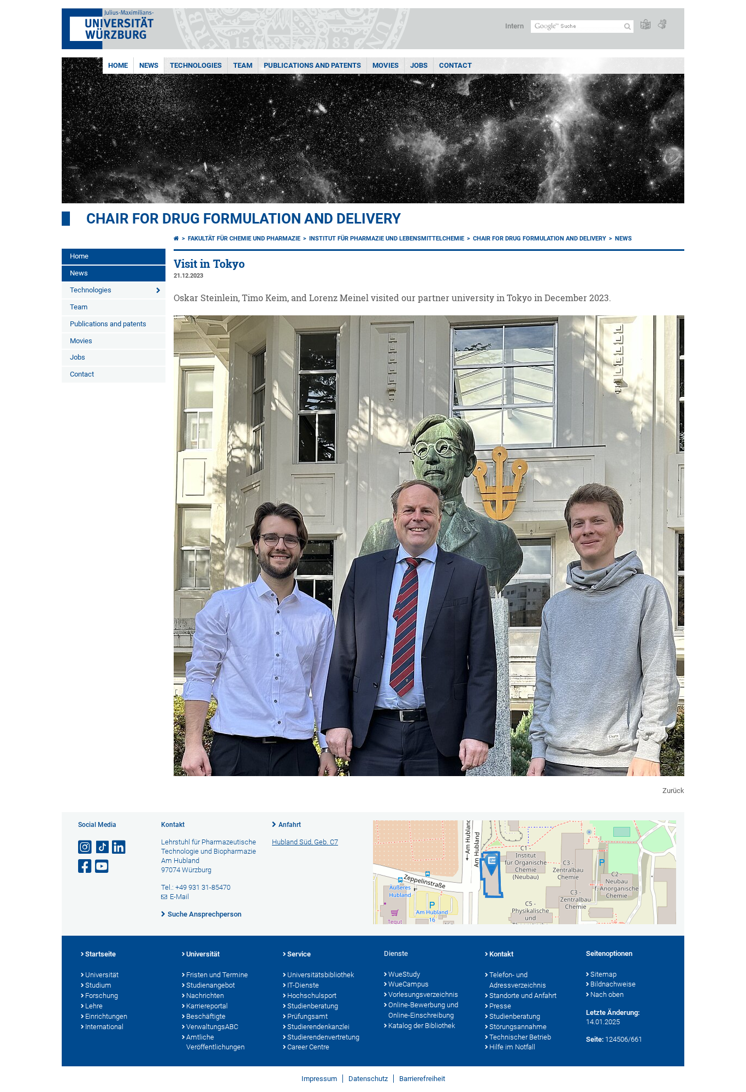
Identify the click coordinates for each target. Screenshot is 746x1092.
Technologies (196, 65)
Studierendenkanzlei (318, 1027)
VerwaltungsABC (212, 1027)
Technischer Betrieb (520, 1037)
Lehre (94, 1006)
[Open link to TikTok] (102, 847)
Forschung (101, 995)
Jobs (419, 65)
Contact (455, 65)
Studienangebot (210, 985)
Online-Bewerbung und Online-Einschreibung (423, 1010)
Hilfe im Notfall (512, 1047)
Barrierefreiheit (422, 1079)
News (148, 65)
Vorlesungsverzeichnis (423, 994)
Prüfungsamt (307, 1016)
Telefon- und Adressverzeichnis (517, 980)
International (104, 1027)
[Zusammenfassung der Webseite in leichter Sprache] (645, 25)
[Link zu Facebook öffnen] (85, 866)
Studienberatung (312, 1006)
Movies (385, 65)
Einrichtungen (106, 1016)
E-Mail (179, 897)
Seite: (594, 1039)
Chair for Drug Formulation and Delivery (243, 218)
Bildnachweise (613, 984)
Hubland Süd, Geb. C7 (305, 842)
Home (118, 65)
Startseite (100, 954)
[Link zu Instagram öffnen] (85, 847)
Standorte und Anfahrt (522, 995)
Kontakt (501, 954)
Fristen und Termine (217, 975)
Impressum (319, 1079)
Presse (500, 1006)
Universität (102, 975)
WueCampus (408, 984)
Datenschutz (368, 1079)
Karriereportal (207, 1006)
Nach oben (607, 994)
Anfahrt (290, 825)
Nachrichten (205, 995)
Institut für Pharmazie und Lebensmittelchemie (386, 238)
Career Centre (308, 1047)
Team (242, 65)
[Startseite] (176, 238)
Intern (514, 26)
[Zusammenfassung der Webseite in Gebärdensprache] (662, 25)
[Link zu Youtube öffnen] (102, 866)
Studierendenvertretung (323, 1037)
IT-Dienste (303, 985)
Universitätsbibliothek (320, 975)
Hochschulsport (311, 995)
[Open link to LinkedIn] (119, 847)
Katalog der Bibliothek (421, 1025)
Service (299, 954)
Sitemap (603, 974)
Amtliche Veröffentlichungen (215, 1042)
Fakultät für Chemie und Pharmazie (244, 238)
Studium (98, 985)
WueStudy (404, 974)
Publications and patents (312, 65)
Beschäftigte (206, 1016)
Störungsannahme (518, 1027)
